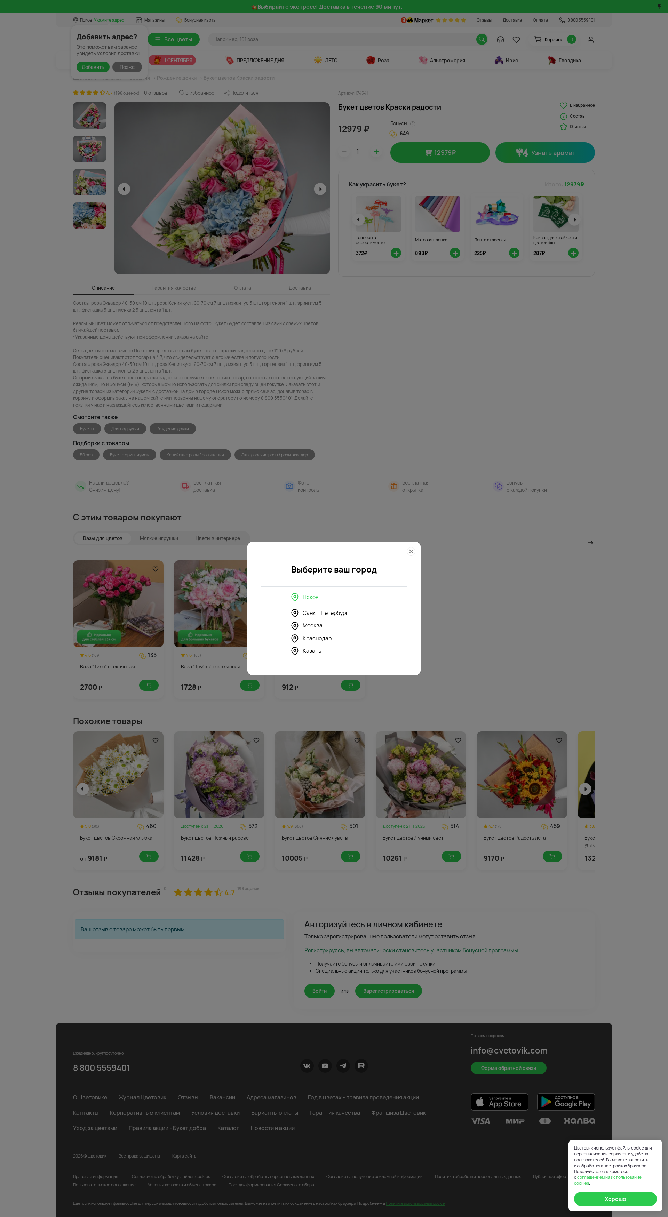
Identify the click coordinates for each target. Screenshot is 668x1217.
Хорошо (615, 1199)
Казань (312, 651)
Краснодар (317, 638)
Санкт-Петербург (325, 613)
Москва (313, 625)
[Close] (411, 551)
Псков (311, 597)
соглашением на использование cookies (608, 1180)
